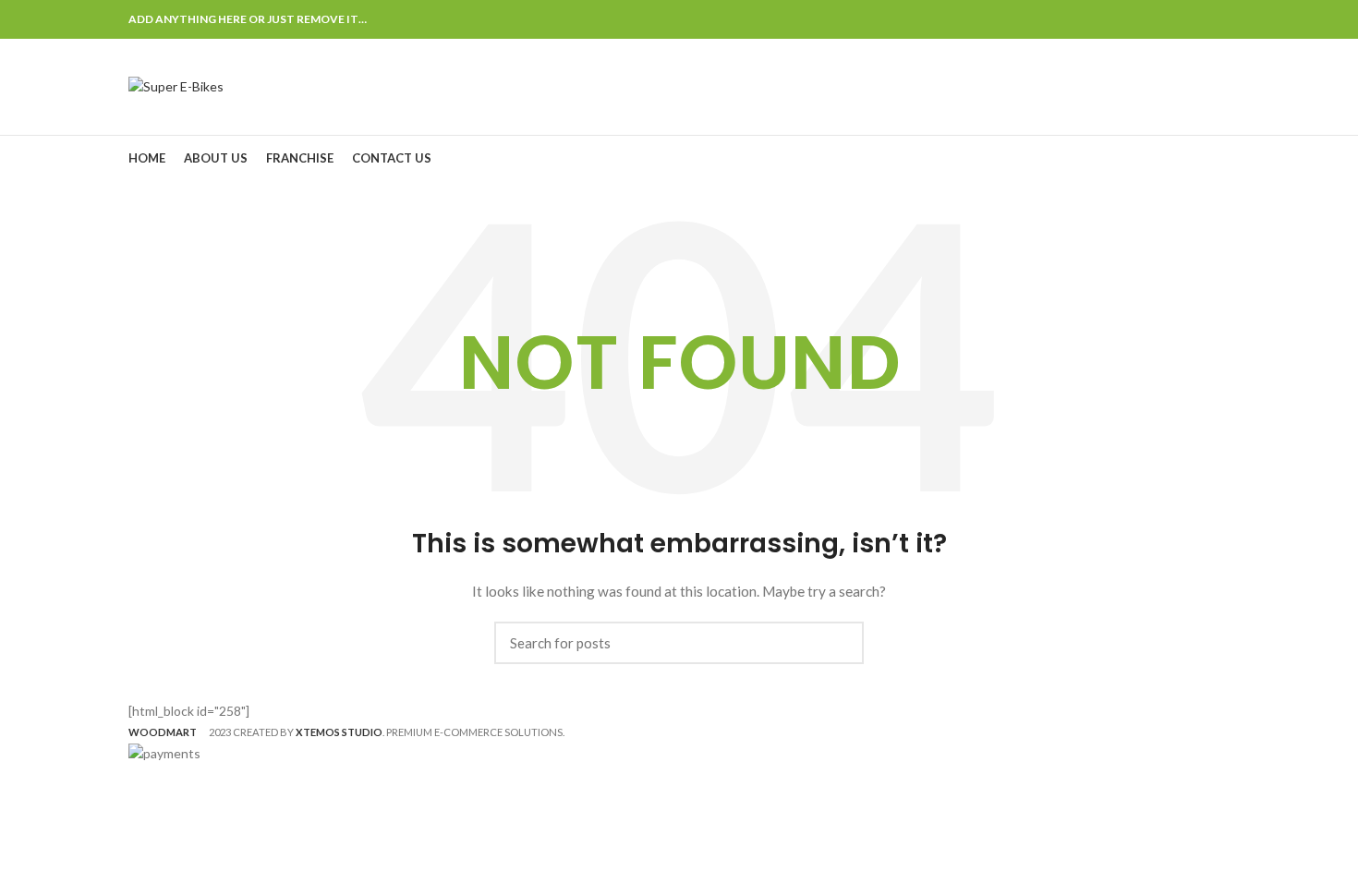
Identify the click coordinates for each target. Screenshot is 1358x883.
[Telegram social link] (1219, 19)
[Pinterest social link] (1176, 19)
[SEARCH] (839, 643)
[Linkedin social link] (1197, 19)
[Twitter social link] (1155, 19)
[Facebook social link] (1134, 19)
